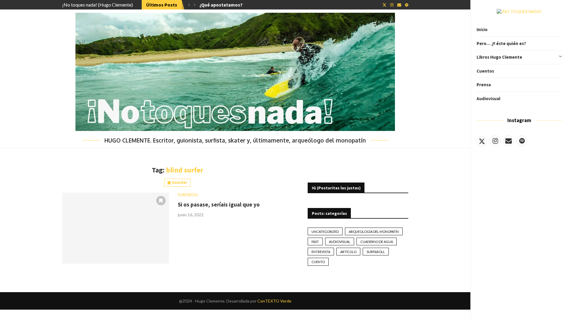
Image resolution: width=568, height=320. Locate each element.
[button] (189, 4)
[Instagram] (495, 140)
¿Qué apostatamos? (221, 5)
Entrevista (321, 252)
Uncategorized (325, 231)
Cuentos (485, 71)
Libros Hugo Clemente (499, 57)
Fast (315, 242)
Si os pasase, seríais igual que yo (219, 204)
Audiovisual (488, 98)
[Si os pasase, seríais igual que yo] (115, 228)
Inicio (482, 29)
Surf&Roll (376, 252)
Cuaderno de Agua (376, 242)
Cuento (318, 262)
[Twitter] (482, 140)
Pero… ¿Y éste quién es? (501, 43)
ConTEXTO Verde (274, 300)
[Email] (508, 140)
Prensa (484, 84)
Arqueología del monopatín (374, 231)
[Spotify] (522, 140)
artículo (348, 252)
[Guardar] (161, 201)
